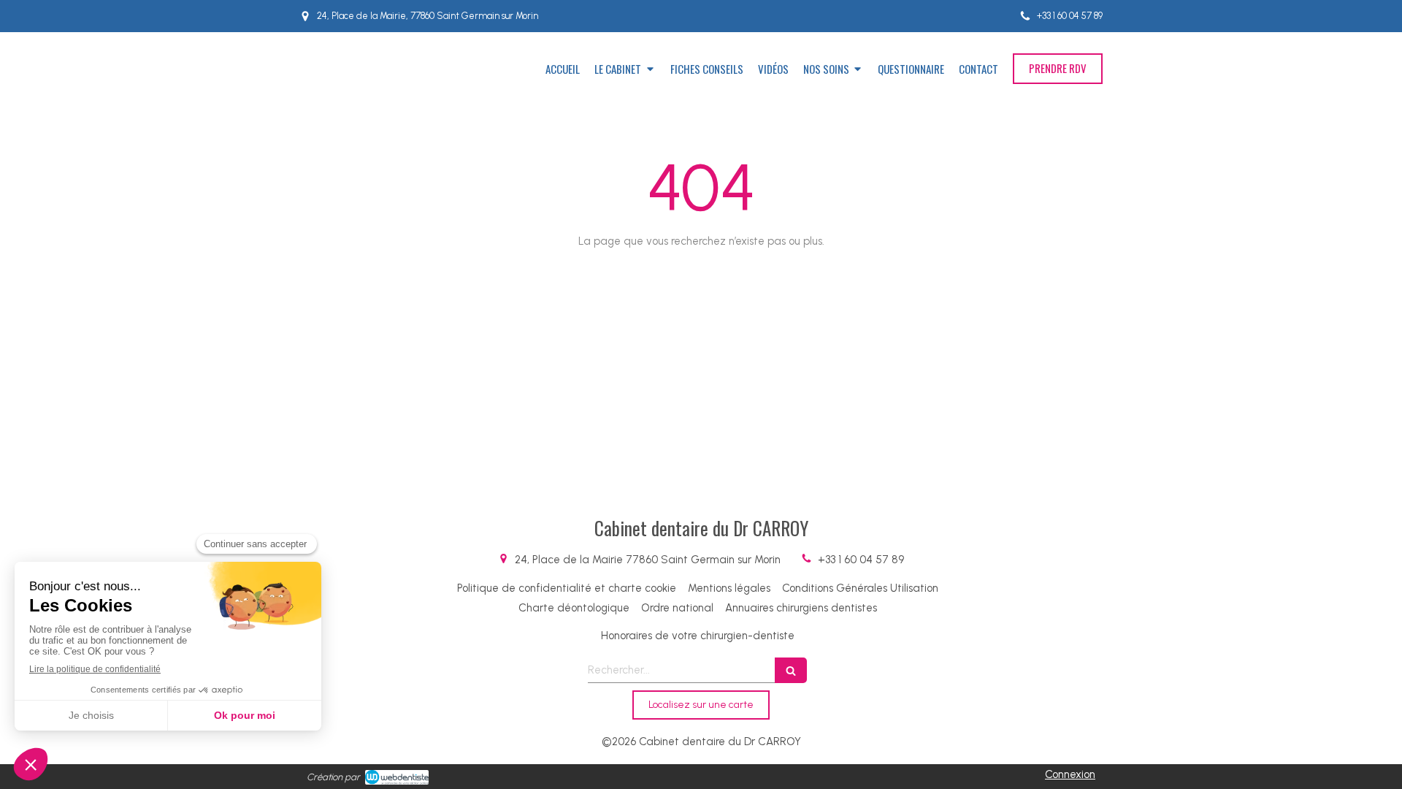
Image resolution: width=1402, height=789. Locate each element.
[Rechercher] (791, 670)
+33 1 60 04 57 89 (861, 559)
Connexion (1070, 774)
